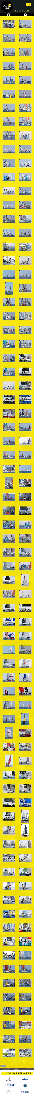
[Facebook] (8, 14)
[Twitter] (25, 14)
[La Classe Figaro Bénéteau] (9, 1079)
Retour (3, 1065)
